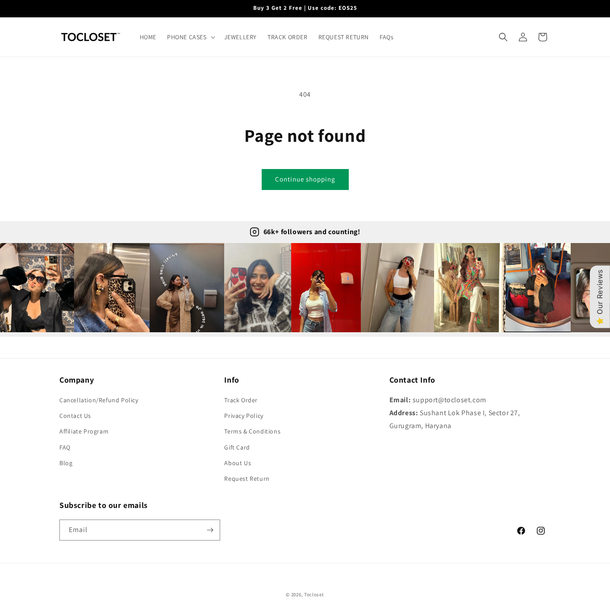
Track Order (241, 400)
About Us (237, 463)
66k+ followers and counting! (311, 231)
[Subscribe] (210, 530)
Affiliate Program (84, 431)
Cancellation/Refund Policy (98, 400)
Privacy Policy (243, 416)
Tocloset (314, 594)
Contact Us (75, 416)
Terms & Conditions (252, 431)
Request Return (246, 479)
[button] (190, 37)
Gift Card (237, 447)
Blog (65, 463)
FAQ (65, 447)
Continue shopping (305, 179)
